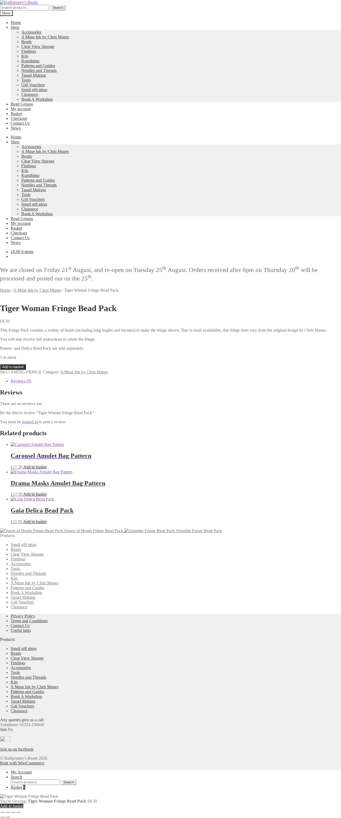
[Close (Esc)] (18, 812)
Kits (24, 56)
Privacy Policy (23, 616)
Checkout (19, 118)
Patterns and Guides (38, 65)
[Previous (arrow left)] (2, 817)
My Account (21, 772)
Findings (28, 51)
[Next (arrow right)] (7, 817)
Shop (15, 27)
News (16, 128)
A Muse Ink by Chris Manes (45, 37)
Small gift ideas (34, 89)
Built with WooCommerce (22, 763)
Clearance (29, 94)
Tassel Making (33, 75)
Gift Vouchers (33, 85)
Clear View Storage (37, 46)
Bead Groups (22, 104)
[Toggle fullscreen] (7, 812)
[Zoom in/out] (2, 812)
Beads (26, 41)
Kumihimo (30, 61)
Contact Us (20, 123)
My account (21, 109)
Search (57, 8)
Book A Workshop (37, 99)
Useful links (21, 630)
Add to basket (13, 367)
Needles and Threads (39, 70)
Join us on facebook (17, 749)
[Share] (13, 812)
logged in (30, 422)
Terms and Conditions (29, 620)
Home (16, 22)
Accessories (31, 32)
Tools (26, 80)
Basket (16, 113)
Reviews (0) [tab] (21, 381)
